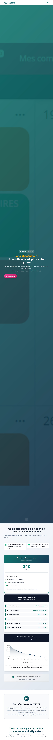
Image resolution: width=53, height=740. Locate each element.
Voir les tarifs (11, 276)
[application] (26, 653)
